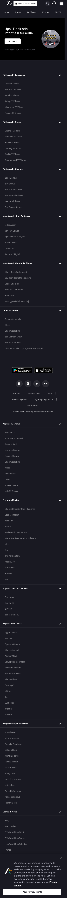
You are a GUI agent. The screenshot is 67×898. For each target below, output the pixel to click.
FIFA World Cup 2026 (14, 832)
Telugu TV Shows (12, 101)
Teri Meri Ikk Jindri (13, 254)
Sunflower (9, 702)
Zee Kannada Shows (14, 195)
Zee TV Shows (11, 177)
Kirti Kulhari (10, 785)
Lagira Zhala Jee (12, 283)
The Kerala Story (12, 556)
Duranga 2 (9, 685)
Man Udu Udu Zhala (14, 289)
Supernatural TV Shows (15, 160)
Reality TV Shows (12, 154)
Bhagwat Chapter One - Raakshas (20, 509)
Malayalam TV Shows (14, 107)
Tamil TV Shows (12, 95)
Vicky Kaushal (11, 767)
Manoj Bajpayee (12, 755)
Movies (45, 12)
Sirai (7, 550)
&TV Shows (10, 183)
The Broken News (13, 673)
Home (6, 12)
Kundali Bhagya (12, 456)
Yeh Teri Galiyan (12, 230)
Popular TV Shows (11, 424)
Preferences (32, 405)
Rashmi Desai (11, 802)
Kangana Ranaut (12, 797)
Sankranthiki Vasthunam (16, 532)
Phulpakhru (10, 295)
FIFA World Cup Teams (15, 838)
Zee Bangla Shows (13, 207)
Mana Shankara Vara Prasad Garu (20, 538)
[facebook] (19, 383)
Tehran (8, 526)
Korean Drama (11, 485)
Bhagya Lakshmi (12, 330)
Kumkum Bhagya (12, 450)
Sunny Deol (10, 773)
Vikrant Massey (12, 738)
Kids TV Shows (11, 491)
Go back (12, 41)
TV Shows (31, 12)
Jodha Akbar (10, 225)
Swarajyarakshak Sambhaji (17, 301)
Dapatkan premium (26, 3)
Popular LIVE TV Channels (15, 588)
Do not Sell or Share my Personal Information (32, 411)
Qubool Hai (10, 248)
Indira (7, 479)
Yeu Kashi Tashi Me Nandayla (18, 278)
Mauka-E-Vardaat (13, 342)
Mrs (6, 544)
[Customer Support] (54, 3)
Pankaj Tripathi (11, 761)
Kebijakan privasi (19, 399)
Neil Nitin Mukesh (13, 779)
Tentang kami (34, 393)
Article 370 (10, 561)
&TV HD (8, 608)
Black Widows (11, 679)
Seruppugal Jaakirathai (15, 661)
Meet (7, 325)
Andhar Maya (11, 656)
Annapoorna (10, 473)
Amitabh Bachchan (13, 791)
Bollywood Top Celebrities (15, 724)
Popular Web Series (12, 624)
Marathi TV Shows (13, 89)
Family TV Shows (12, 142)
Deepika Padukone (13, 744)
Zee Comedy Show (13, 336)
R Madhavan (10, 732)
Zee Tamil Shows (12, 201)
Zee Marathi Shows (13, 189)
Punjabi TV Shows (13, 113)
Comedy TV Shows (13, 148)
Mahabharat (10, 432)
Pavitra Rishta (11, 242)
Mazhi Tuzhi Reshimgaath (16, 272)
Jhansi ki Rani (11, 444)
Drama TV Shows (12, 130)
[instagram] (28, 383)
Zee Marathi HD (12, 614)
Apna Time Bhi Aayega (15, 236)
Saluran (16, 393)
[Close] (60, 858)
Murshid (8, 638)
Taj (6, 697)
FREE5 (58, 12)
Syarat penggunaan (44, 399)
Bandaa (8, 573)
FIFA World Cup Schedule (16, 844)
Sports (18, 12)
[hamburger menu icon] (61, 3)
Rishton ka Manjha (13, 319)
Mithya (8, 691)
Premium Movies (11, 500)
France (8, 849)
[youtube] (45, 383)
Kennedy (9, 520)
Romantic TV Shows (13, 136)
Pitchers (8, 714)
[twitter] (36, 383)
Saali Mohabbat (12, 514)
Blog (7, 820)
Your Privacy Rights (32, 892)
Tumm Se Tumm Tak (14, 438)
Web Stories (10, 826)
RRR (6, 579)
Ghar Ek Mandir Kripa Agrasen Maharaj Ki (24, 348)
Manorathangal (12, 650)
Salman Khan (11, 750)
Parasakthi (9, 567)
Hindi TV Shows (12, 83)
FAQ (50, 393)
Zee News (9, 597)
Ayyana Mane (11, 632)
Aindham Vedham (13, 667)
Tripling (8, 708)
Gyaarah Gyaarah (13, 644)
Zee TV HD (9, 603)
